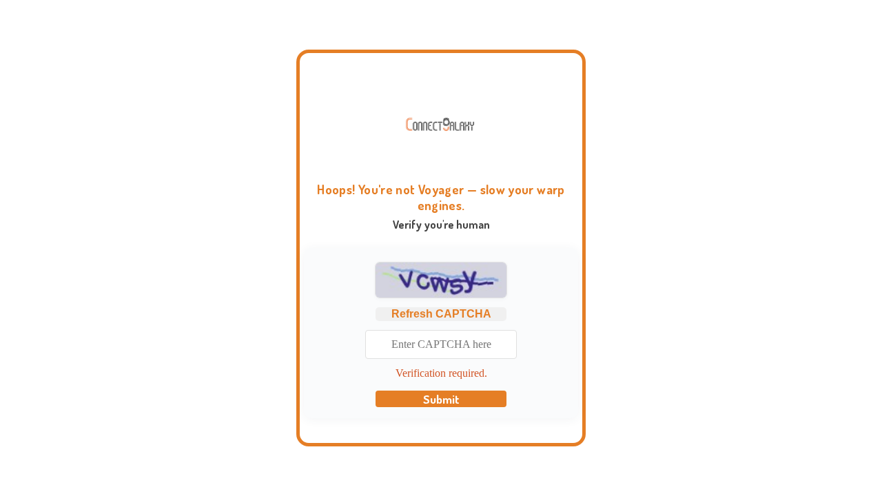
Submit (441, 398)
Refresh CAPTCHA (441, 314)
